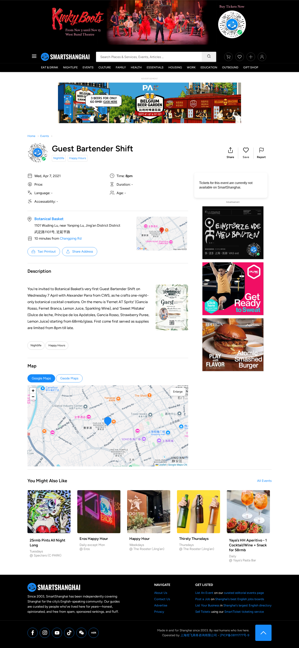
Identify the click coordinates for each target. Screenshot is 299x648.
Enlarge (178, 391)
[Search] (209, 57)
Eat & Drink (49, 67)
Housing (175, 67)
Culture (104, 67)
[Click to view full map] (161, 234)
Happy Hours (77, 158)
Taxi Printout (47, 251)
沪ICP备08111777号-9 (234, 635)
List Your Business (207, 605)
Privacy (159, 612)
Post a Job (202, 599)
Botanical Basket (48, 218)
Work (191, 67)
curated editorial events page (244, 593)
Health (136, 67)
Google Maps (41, 378)
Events (88, 67)
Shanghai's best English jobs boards (239, 599)
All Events (264, 481)
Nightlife (70, 67)
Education (209, 67)
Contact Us (162, 599)
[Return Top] (263, 633)
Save (246, 157)
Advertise (160, 605)
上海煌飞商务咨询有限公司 (198, 635)
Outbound (230, 67)
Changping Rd (71, 238)
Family (121, 67)
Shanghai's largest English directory (247, 605)
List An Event (204, 593)
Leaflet (162, 464)
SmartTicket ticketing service (244, 612)
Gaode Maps (69, 378)
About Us (160, 593)
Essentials (155, 67)
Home (31, 136)
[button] (230, 153)
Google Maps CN (177, 464)
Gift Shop (250, 67)
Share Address (82, 251)
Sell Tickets (202, 612)
